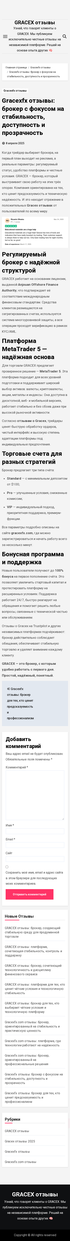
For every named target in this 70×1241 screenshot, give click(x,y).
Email (10, 839)
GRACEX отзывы (35, 22)
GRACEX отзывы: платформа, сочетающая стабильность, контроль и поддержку (33, 951)
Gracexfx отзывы (15, 90)
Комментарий (17, 767)
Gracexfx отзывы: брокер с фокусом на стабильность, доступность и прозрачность (33, 116)
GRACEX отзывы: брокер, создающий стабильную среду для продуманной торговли (32, 932)
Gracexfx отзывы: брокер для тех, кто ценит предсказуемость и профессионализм (32, 1097)
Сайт (9, 853)
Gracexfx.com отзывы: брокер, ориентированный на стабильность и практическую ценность (32, 1026)
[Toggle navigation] (5, 36)
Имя (10, 825)
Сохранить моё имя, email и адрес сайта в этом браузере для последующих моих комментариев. (34, 878)
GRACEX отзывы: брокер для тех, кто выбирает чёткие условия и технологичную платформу (32, 1007)
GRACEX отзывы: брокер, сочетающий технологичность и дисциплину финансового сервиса (33, 970)
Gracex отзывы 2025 (20, 1141)
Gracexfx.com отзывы (21, 1162)
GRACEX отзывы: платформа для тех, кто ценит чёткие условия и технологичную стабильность (35, 989)
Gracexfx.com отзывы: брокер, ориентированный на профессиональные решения (27, 1060)
